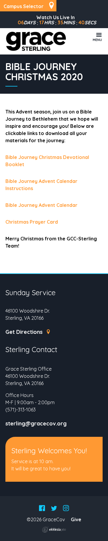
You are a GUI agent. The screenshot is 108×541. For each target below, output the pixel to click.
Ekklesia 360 (54, 530)
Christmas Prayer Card (32, 222)
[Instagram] (66, 508)
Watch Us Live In (55, 17)
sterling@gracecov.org (36, 424)
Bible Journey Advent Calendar (42, 205)
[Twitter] (54, 508)
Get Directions (24, 332)
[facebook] (42, 508)
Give (76, 519)
